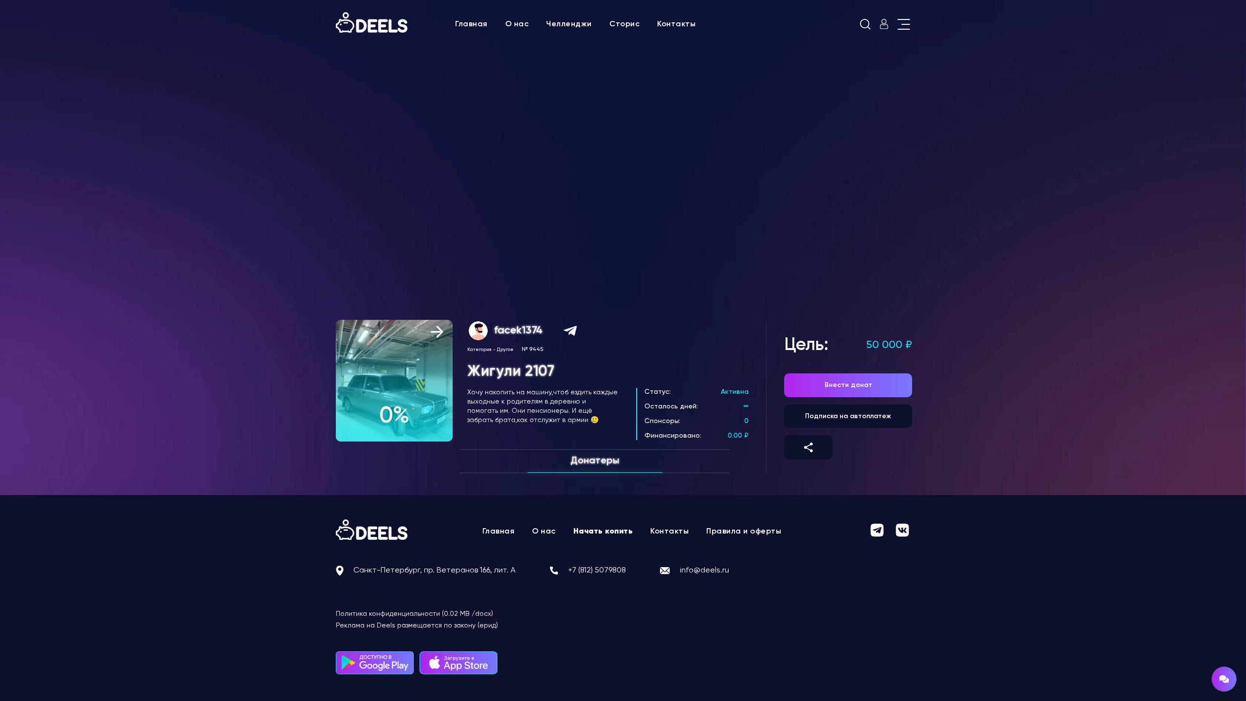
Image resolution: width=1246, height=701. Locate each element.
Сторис (624, 24)
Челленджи (569, 24)
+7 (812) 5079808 (597, 570)
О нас (517, 24)
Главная (471, 24)
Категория (479, 349)
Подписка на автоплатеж (848, 416)
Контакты (676, 24)
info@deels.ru (704, 570)
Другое (505, 349)
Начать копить (603, 531)
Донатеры (594, 461)
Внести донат (848, 385)
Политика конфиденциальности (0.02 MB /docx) (414, 613)
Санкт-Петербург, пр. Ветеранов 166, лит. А (434, 570)
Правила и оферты (743, 531)
